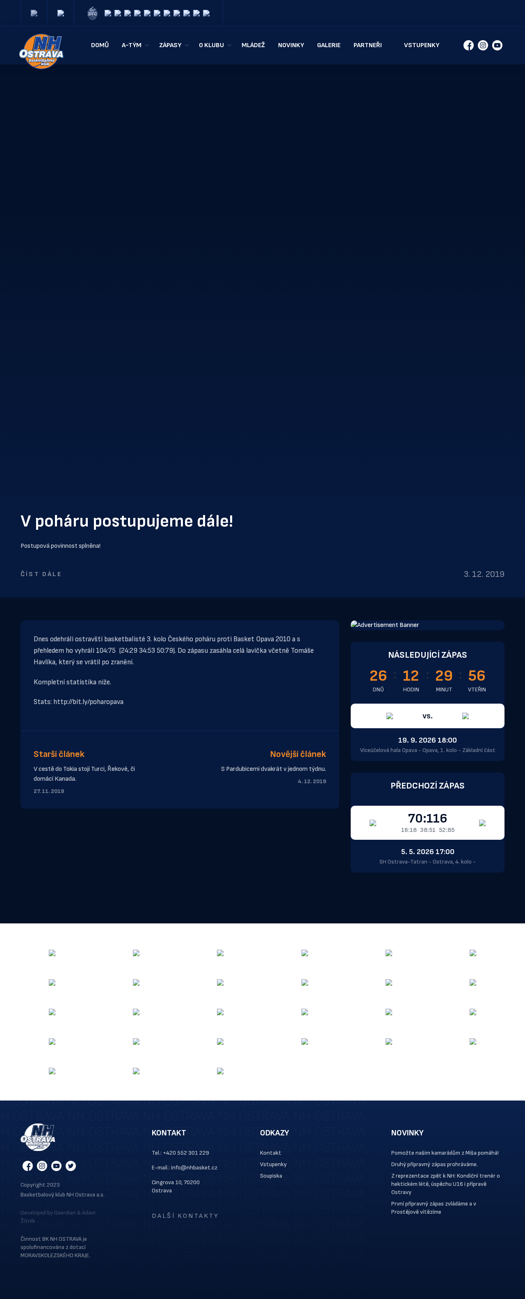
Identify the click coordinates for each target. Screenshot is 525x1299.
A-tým (132, 45)
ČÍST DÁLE (41, 574)
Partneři (368, 45)
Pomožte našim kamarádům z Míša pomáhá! (445, 1152)
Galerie (328, 45)
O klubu (211, 45)
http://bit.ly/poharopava (88, 702)
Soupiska (271, 1175)
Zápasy (170, 45)
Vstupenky (421, 45)
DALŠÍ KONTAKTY (185, 1216)
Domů (100, 45)
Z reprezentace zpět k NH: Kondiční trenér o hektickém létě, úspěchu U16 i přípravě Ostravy (445, 1184)
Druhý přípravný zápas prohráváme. (434, 1164)
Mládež (253, 45)
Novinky (291, 45)
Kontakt (270, 1152)
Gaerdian (65, 1212)
